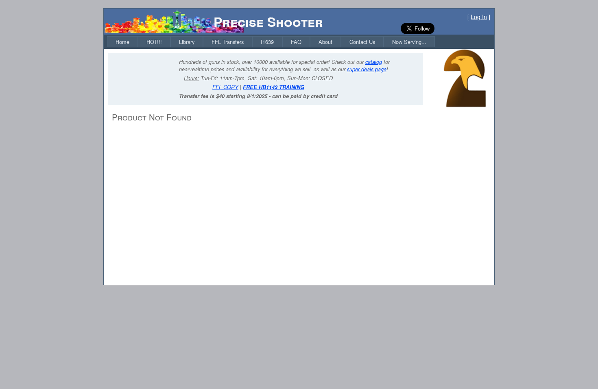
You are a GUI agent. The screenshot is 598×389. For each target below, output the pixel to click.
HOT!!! (154, 42)
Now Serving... (409, 42)
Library (186, 42)
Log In (479, 17)
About (325, 42)
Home (122, 42)
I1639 (267, 42)
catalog (373, 62)
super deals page (366, 69)
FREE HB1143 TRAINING (273, 87)
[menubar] (271, 41)
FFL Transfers (228, 42)
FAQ (296, 42)
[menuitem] (122, 41)
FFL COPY (225, 87)
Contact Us (362, 42)
